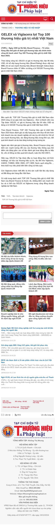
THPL (9, 196)
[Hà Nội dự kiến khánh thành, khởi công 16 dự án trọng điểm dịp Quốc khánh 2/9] (13, 246)
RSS (19, 415)
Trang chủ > (8, 28)
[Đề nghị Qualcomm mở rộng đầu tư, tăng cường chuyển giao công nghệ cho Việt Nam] (41, 303)
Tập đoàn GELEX (18, 196)
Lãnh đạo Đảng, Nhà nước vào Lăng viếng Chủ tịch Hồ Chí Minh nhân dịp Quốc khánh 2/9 (41, 287)
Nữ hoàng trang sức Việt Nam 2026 (27, 24)
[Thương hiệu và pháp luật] (27, 430)
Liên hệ (7, 415)
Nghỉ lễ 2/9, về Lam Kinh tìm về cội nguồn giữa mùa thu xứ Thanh (27, 377)
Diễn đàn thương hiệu (7, 401)
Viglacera (29, 196)
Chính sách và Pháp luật (11, 407)
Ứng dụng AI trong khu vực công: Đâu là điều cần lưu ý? (41, 258)
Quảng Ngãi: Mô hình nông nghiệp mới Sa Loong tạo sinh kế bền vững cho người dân (27, 329)
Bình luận (45, 222)
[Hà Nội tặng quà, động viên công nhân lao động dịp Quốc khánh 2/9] (13, 273)
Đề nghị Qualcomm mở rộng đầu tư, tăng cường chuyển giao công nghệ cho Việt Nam (41, 317)
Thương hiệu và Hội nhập (27, 28)
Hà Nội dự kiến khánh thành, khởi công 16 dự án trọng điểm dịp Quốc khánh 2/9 (13, 258)
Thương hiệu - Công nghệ (25, 407)
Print (51, 44)
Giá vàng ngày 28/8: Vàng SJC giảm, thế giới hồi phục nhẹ (24, 345)
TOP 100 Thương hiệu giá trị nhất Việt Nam (17, 200)
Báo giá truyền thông (28, 497)
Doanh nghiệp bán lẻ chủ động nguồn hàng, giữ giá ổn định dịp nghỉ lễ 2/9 (12, 316)
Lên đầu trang (46, 415)
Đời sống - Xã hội (21, 401)
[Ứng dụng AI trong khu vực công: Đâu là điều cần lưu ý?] (41, 246)
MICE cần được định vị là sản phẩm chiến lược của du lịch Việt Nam (26, 361)
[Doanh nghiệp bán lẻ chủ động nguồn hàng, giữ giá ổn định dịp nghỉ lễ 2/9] (13, 303)
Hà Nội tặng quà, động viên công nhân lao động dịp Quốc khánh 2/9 (13, 286)
